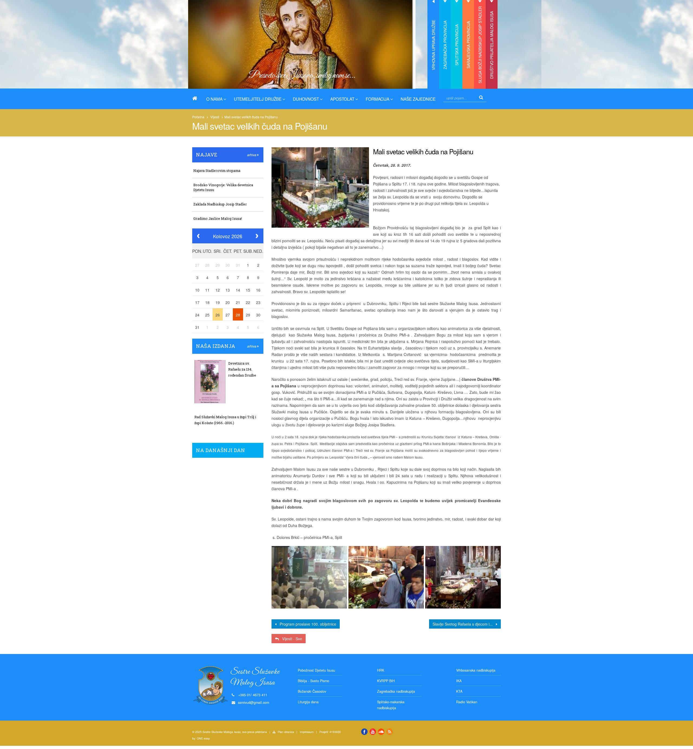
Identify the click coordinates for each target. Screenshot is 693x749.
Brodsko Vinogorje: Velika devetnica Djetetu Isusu (223, 187)
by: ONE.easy (201, 738)
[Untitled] (309, 577)
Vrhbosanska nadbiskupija (475, 670)
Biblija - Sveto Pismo (313, 680)
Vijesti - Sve (290, 638)
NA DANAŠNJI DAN (220, 450)
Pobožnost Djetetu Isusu (316, 670)
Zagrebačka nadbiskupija (396, 691)
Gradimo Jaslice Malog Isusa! (217, 218)
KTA (459, 691)
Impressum (307, 732)
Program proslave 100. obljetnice (306, 624)
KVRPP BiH (386, 680)
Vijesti (214, 117)
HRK (380, 670)
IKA (459, 680)
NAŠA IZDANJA (215, 346)
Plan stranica (286, 732)
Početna (198, 117)
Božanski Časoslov (312, 691)
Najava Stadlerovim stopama (216, 170)
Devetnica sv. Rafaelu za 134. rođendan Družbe (242, 369)
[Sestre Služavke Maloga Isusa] (196, 98)
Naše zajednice (418, 99)
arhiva (252, 154)
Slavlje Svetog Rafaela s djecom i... (464, 624)
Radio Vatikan (466, 701)
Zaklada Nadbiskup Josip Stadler (220, 204)
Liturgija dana (308, 701)
